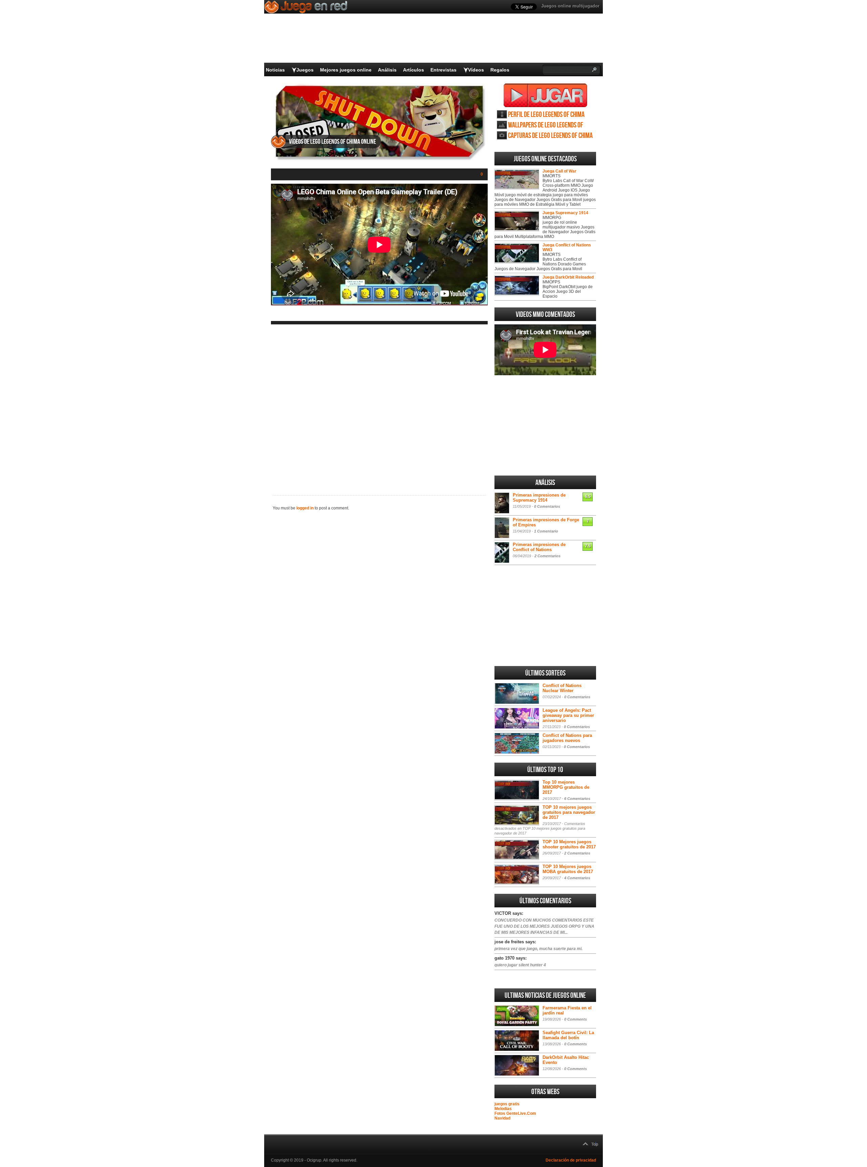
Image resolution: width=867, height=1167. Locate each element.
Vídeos (476, 70)
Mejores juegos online (346, 70)
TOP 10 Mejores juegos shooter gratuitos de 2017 (569, 844)
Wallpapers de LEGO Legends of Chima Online (545, 125)
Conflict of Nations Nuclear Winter (562, 688)
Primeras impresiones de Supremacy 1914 (539, 497)
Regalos (499, 70)
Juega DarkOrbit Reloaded (568, 277)
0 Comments (575, 1019)
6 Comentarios (577, 799)
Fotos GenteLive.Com (515, 1113)
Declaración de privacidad (571, 1160)
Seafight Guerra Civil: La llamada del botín (568, 1035)
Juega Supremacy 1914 (565, 212)
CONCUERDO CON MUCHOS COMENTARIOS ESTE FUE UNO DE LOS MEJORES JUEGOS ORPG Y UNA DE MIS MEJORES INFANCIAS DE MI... (544, 926)
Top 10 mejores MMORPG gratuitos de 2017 (566, 787)
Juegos (305, 70)
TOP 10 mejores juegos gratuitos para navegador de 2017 (569, 812)
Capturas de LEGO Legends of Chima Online (550, 135)
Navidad (502, 1118)
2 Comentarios (547, 556)
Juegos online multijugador (570, 5)
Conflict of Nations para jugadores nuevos (567, 738)
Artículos (413, 70)
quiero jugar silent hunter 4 (520, 965)
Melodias (503, 1108)
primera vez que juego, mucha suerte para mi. (538, 948)
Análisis (387, 70)
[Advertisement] (379, 404)
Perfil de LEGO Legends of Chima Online (546, 114)
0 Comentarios (547, 506)
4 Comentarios (577, 878)
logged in (305, 508)
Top (594, 1144)
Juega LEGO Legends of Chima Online (545, 95)
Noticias (275, 70)
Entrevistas (443, 70)
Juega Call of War (559, 171)
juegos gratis (507, 1104)
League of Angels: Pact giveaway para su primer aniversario (568, 715)
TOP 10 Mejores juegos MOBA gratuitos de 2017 (568, 869)
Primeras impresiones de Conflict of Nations (539, 547)
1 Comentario (546, 531)
